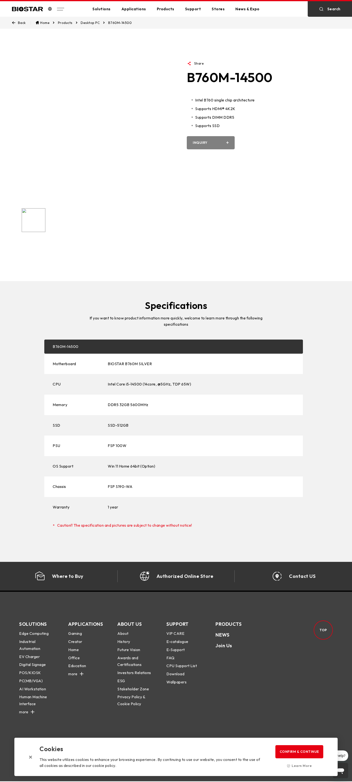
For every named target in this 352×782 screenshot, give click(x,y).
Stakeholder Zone (133, 689)
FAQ (170, 657)
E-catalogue (177, 641)
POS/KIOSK (30, 672)
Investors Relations (134, 672)
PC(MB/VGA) (31, 680)
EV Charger (29, 656)
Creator (75, 641)
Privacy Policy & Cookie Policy (131, 700)
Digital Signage (32, 664)
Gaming (75, 633)
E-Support (175, 649)
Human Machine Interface (33, 700)
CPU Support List (181, 665)
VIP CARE (175, 633)
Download (175, 673)
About (123, 633)
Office (74, 657)
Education (77, 665)
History (123, 641)
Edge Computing (34, 633)
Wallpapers (176, 682)
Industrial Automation (29, 645)
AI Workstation (32, 689)
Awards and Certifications (129, 661)
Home (73, 649)
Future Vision (128, 649)
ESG (121, 680)
